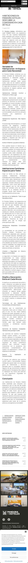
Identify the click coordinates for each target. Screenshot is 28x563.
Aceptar (14, 548)
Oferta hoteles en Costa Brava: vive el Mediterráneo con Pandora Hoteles (10, 439)
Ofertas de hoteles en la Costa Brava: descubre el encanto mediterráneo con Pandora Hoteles (10, 462)
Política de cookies (9, 561)
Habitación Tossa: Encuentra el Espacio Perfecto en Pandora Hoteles (20, 419)
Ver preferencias (14, 557)
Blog (23, 525)
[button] (25, 531)
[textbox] (7, 1)
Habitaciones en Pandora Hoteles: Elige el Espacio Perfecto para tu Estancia (7, 419)
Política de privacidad (17, 561)
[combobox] (8, 1)
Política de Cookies (15, 523)
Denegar (14, 553)
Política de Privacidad (6, 523)
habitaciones (6, 47)
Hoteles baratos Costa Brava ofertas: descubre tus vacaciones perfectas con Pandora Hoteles (11, 447)
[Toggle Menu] (1, 8)
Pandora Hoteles (10, 31)
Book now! (14, 5)
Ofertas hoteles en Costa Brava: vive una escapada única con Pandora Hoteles (10, 454)
